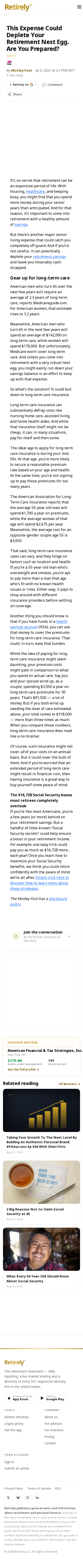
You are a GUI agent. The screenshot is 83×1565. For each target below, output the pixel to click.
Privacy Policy (13, 1488)
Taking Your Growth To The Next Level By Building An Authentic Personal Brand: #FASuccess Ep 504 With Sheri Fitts (41, 1142)
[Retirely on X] (8, 1497)
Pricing (49, 1437)
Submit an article (16, 1468)
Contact (50, 1443)
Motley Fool (21, 70)
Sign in (9, 1462)
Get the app (13, 1430)
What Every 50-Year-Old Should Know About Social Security (37, 1278)
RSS (58, 1488)
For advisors (53, 1424)
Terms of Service (39, 1488)
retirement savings (49, 256)
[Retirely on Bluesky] (18, 1497)
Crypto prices (14, 1424)
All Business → (69, 1084)
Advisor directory (16, 1417)
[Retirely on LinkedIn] (37, 1497)
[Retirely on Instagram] (28, 1497)
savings (21, 224)
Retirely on (22, 84)
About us (51, 1417)
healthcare (35, 191)
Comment (55, 85)
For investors (54, 1430)
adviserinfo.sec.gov (56, 1535)
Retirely (18, 7)
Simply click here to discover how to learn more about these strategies (39, 883)
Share (17, 94)
